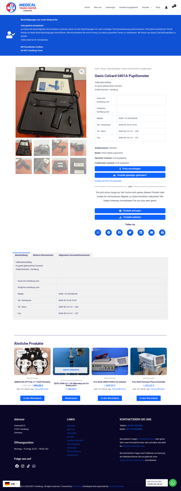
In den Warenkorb (32, 398)
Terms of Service (74, 451)
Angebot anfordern (75, 440)
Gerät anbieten (73, 444)
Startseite (71, 426)
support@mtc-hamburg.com (132, 460)
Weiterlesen (71, 398)
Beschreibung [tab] (21, 255)
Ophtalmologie (113, 69)
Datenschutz (72, 455)
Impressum (72, 448)
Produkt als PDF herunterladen (108, 181)
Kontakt (145, 7)
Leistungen (110, 7)
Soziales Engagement (128, 7)
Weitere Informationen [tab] (43, 255)
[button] (150, 7)
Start (97, 69)
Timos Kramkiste (116, 486)
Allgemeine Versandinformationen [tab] (74, 255)
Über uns (98, 7)
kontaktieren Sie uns (146, 439)
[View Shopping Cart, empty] (172, 7)
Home (87, 7)
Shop (158, 7)
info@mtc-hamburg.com (133, 446)
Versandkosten (41, 389)
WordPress (77, 486)
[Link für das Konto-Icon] (166, 7)
